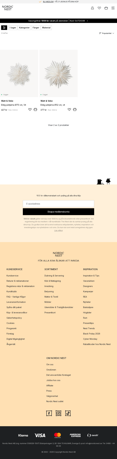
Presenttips (88, 323)
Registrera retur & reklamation (21, 286)
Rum (85, 318)
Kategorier (24, 27)
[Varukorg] (106, 8)
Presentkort (50, 312)
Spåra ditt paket (14, 307)
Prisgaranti (11, 328)
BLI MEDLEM (48, 2)
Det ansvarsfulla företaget (58, 375)
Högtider (87, 312)
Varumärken (88, 281)
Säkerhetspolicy (14, 318)
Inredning (49, 286)
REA (85, 296)
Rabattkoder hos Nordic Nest (97, 344)
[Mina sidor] (92, 8)
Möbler (48, 302)
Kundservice (12, 275)
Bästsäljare (88, 307)
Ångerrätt (11, 344)
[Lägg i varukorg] (35, 109)
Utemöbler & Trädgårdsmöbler (59, 307)
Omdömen (51, 369)
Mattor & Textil (51, 296)
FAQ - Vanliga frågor (16, 296)
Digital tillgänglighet (16, 339)
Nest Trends (89, 328)
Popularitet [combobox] (106, 33)
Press (49, 391)
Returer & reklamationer (18, 281)
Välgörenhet (52, 396)
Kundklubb (12, 291)
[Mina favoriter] (99, 8)
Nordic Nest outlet (54, 401)
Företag (10, 333)
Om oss (49, 364)
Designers (88, 286)
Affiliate (49, 385)
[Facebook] (49, 413)
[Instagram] (58, 413)
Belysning (49, 291)
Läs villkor (58, 230)
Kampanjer (88, 291)
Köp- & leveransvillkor (17, 312)
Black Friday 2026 (91, 333)
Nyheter (87, 302)
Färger (36, 27)
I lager (13, 27)
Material (46, 27)
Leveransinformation (16, 302)
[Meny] (113, 8)
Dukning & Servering (54, 275)
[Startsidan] (7, 8)
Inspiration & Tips (91, 275)
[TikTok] (68, 413)
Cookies (10, 323)
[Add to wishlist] (30, 109)
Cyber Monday (90, 339)
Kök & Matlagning (53, 281)
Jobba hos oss (53, 380)
